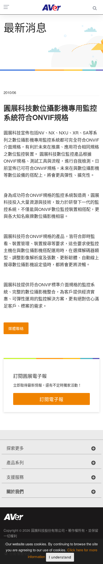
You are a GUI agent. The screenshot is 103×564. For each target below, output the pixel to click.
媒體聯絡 (16, 328)
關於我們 (15, 491)
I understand (60, 556)
